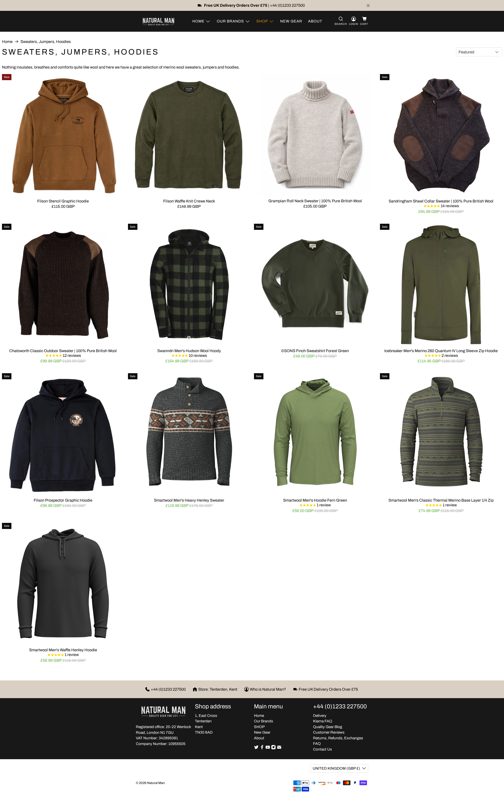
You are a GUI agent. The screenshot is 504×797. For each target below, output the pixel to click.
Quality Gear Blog (327, 727)
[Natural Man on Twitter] (256, 748)
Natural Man (156, 783)
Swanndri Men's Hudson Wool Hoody (189, 351)
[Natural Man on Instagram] (273, 748)
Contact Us (322, 749)
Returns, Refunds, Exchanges (338, 738)
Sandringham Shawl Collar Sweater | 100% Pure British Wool (441, 201)
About (315, 21)
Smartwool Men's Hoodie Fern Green (315, 500)
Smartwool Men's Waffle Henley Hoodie (63, 650)
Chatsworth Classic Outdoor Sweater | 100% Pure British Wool (63, 351)
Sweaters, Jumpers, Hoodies (45, 42)
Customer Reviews (329, 732)
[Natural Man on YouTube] (267, 748)
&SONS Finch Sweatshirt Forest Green (315, 351)
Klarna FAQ (322, 721)
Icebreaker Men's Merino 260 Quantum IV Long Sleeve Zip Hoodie (441, 351)
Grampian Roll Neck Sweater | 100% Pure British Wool (315, 201)
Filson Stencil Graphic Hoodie (63, 201)
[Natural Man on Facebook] (262, 748)
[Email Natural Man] (279, 748)
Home (7, 42)
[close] (368, 5)
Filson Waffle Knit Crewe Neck (189, 201)
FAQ (317, 743)
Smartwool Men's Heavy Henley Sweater (189, 500)
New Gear (291, 21)
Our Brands (263, 721)
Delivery (319, 715)
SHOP (259, 727)
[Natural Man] (158, 21)
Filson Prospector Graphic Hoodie (63, 500)
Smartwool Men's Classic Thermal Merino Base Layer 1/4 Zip (441, 500)
